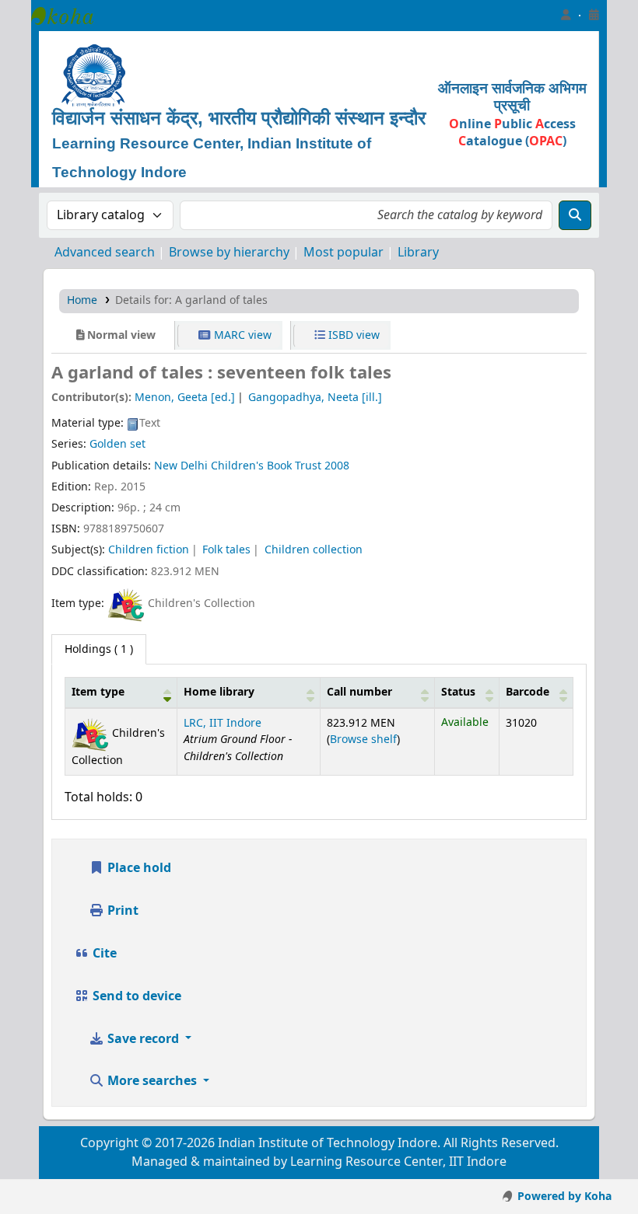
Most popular (343, 252)
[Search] (575, 215)
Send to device (135, 996)
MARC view (241, 335)
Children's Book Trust (266, 466)
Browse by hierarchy (229, 252)
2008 (336, 466)
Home (82, 300)
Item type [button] (98, 692)
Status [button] (458, 692)
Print (121, 911)
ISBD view (352, 335)
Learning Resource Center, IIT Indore (70, 15)
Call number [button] (359, 692)
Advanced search (104, 252)
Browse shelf (363, 739)
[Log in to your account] (565, 15)
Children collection (314, 550)
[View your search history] (593, 15)
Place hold (137, 868)
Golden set (117, 444)
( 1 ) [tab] (99, 649)
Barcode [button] (527, 692)
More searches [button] (152, 1081)
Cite (103, 953)
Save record (143, 1039)
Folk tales (226, 550)
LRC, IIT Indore (222, 723)
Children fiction (148, 550)
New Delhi (181, 466)
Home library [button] (219, 692)
